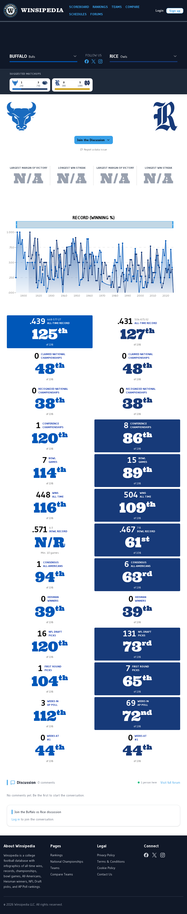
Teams (55, 868)
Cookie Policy (106, 868)
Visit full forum (170, 782)
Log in (16, 819)
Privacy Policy (106, 855)
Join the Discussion (91, 140)
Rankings (56, 855)
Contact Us (104, 874)
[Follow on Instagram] (100, 61)
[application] (93, 261)
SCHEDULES (78, 14)
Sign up (174, 11)
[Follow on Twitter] (93, 61)
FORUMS (96, 14)
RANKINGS (100, 7)
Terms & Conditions (111, 861)
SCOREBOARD (79, 7)
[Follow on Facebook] (87, 61)
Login (160, 10)
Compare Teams (61, 874)
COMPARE (132, 7)
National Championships (66, 861)
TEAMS (117, 7)
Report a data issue (95, 149)
